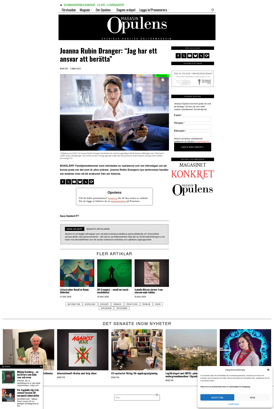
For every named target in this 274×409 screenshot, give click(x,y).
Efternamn (180, 130)
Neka (252, 397)
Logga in (112, 198)
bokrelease (90, 304)
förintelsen (132, 304)
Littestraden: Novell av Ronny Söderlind (74, 291)
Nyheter (64, 68)
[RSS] (85, 181)
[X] (68, 181)
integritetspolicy (202, 141)
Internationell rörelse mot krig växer (77, 373)
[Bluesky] (79, 181)
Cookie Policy (233, 404)
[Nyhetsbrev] (91, 181)
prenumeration (118, 201)
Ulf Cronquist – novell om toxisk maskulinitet (112, 291)
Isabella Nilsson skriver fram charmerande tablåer (149, 291)
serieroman (121, 308)
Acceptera (217, 397)
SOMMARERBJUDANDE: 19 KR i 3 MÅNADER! (94, 5)
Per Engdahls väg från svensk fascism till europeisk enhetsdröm (28, 393)
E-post (178, 115)
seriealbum (106, 308)
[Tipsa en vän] (74, 181)
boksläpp (104, 304)
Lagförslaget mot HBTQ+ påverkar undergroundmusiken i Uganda (184, 375)
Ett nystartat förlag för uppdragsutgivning (134, 373)
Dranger (117, 304)
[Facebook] (62, 181)
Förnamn (179, 122)
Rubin (158, 304)
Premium (146, 304)
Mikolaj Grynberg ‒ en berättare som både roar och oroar (27, 375)
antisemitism (74, 304)
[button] (268, 369)
